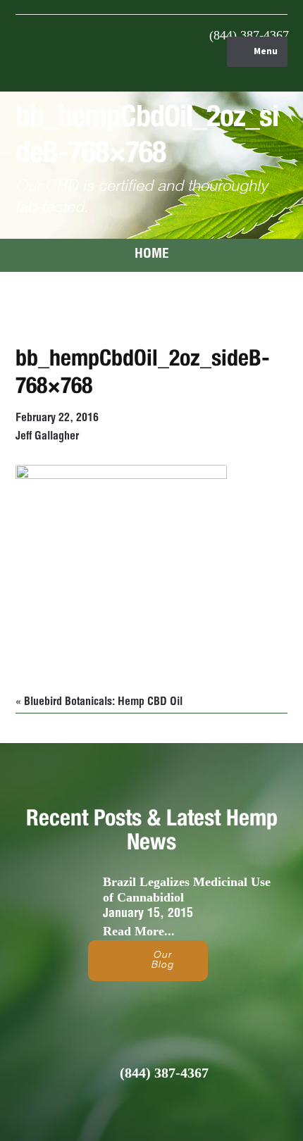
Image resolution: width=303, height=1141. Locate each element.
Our (162, 960)
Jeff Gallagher (47, 437)
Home (152, 254)
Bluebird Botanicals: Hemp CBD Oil (103, 703)
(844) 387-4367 (249, 35)
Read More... (139, 931)
